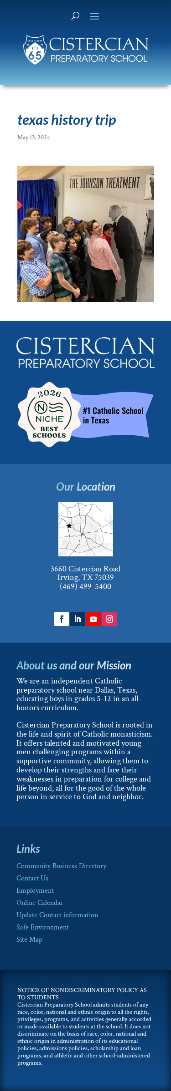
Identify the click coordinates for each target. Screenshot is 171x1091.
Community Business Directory (61, 866)
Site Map (29, 939)
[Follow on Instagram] (109, 619)
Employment (35, 890)
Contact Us (32, 878)
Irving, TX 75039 (85, 577)
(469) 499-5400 (85, 586)
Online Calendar (39, 903)
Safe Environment (42, 927)
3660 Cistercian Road (85, 569)
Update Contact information (57, 915)
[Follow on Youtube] (93, 619)
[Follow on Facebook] (61, 619)
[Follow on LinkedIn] (77, 619)
